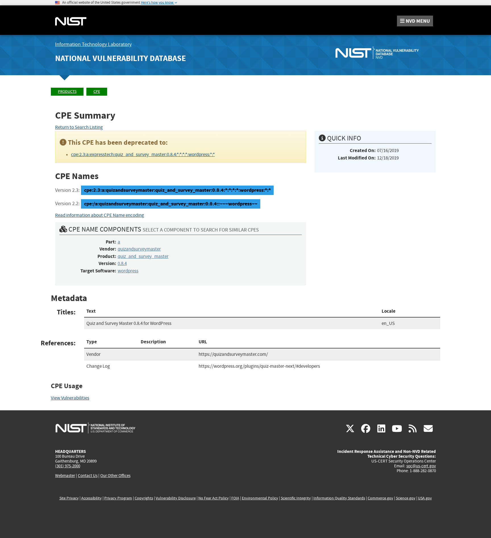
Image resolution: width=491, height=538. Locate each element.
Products (67, 91)
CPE (96, 91)
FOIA (235, 498)
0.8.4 (122, 263)
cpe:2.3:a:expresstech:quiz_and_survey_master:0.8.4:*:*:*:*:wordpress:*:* (143, 154)
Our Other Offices (115, 475)
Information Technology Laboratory (93, 44)
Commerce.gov (380, 498)
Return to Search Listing (79, 127)
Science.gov (405, 498)
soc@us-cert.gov (421, 466)
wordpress (128, 271)
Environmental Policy (260, 498)
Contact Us (87, 475)
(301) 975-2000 (67, 466)
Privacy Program (118, 498)
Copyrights (144, 498)
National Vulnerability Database (120, 58)
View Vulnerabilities (70, 398)
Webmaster (65, 475)
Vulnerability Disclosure (176, 498)
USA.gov (425, 498)
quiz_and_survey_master (143, 256)
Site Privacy (69, 498)
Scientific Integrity (296, 498)
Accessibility (91, 498)
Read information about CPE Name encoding (99, 215)
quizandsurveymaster (139, 249)
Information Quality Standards (339, 498)
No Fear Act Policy (213, 498)
